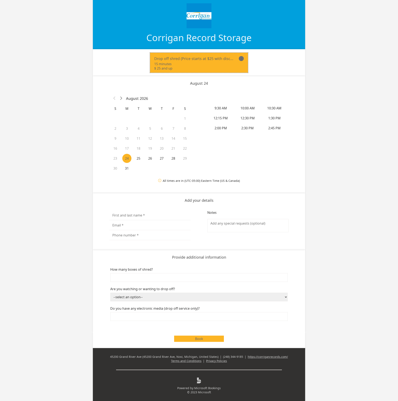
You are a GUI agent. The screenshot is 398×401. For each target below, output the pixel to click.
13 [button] (162, 138)
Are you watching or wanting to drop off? (142, 289)
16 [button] (115, 148)
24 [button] (127, 158)
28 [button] (173, 158)
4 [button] (139, 128)
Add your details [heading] (199, 200)
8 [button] (185, 128)
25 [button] (138, 158)
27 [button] (162, 158)
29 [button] (185, 158)
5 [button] (150, 128)
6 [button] (162, 128)
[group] (248, 118)
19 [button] (150, 148)
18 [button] (138, 148)
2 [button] (115, 128)
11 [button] (138, 138)
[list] (199, 63)
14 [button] (173, 138)
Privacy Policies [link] (216, 361)
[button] (114, 98)
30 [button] (115, 168)
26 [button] (150, 158)
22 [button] (185, 148)
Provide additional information (199, 257)
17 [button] (127, 148)
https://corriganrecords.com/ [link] (268, 357)
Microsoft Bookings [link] (207, 388)
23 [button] (115, 158)
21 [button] (173, 148)
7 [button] (173, 128)
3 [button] (127, 128)
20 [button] (162, 148)
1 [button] (185, 118)
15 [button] (185, 138)
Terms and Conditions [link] (186, 361)
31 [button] (127, 168)
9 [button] (115, 138)
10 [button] (127, 138)
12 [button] (150, 138)
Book (199, 338)
